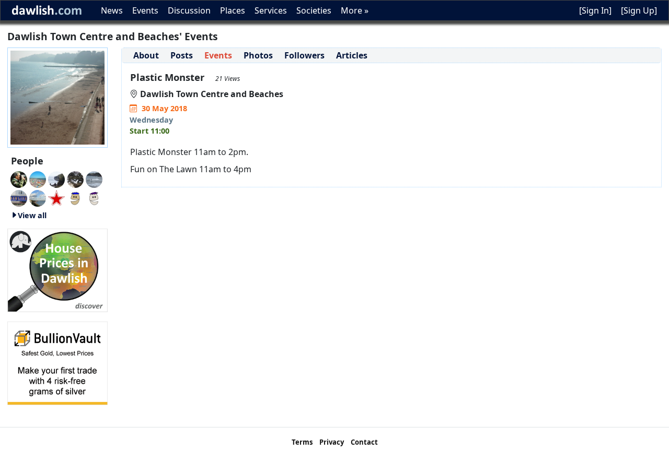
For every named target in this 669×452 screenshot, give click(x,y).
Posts (181, 55)
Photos (258, 55)
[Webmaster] (18, 178)
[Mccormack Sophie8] (75, 197)
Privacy (331, 442)
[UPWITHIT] (94, 197)
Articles (351, 55)
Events (145, 10)
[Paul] (56, 197)
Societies (313, 10)
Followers (304, 55)
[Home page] (57, 96)
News (112, 10)
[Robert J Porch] (37, 197)
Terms (302, 442)
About (146, 55)
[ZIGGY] (75, 178)
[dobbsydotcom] (94, 178)
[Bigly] (57, 269)
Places (232, 10)
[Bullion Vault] (57, 362)
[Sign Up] (639, 10)
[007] (37, 178)
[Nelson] (18, 197)
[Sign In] (595, 10)
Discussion (189, 10)
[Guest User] (56, 178)
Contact (364, 442)
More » (354, 10)
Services (271, 10)
